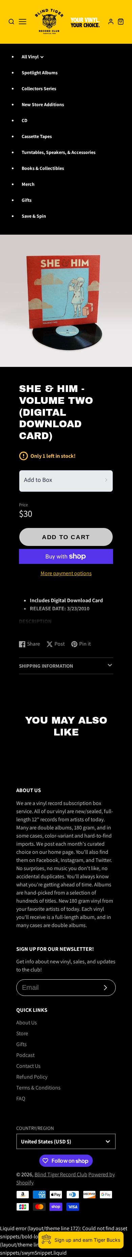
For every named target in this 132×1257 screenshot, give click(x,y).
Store (22, 1033)
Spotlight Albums (40, 73)
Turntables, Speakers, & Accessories (58, 152)
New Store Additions (43, 104)
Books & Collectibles (43, 168)
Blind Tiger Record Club (61, 1174)
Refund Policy (31, 1076)
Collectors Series (39, 88)
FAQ (20, 1098)
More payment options (66, 573)
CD (24, 120)
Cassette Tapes (37, 136)
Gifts (26, 200)
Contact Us (28, 1065)
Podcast (25, 1055)
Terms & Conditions (38, 1087)
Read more (32, 627)
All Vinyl (30, 57)
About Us (26, 1022)
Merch (28, 184)
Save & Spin (34, 216)
